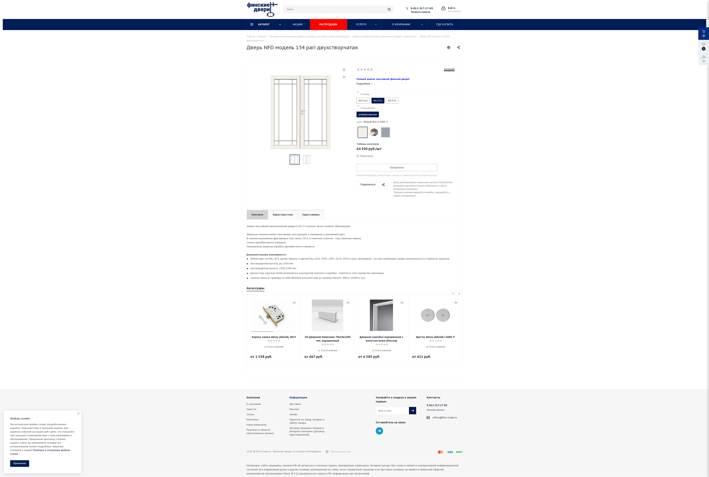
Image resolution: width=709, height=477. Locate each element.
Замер (293, 414)
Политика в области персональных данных (260, 431)
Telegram (379, 431)
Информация (298, 397)
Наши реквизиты (256, 424)
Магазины (252, 419)
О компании (253, 404)
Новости (251, 409)
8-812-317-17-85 (422, 8)
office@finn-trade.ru (445, 417)
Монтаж (294, 409)
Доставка (295, 404)
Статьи (250, 414)
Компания (253, 397)
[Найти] (389, 9)
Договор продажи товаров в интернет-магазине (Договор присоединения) (307, 431)
